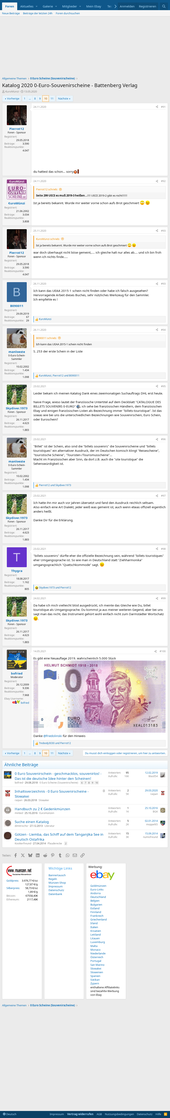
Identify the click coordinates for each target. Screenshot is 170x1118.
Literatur (50, 826)
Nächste (63, 98)
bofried (25, 703)
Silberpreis (12, 888)
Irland (94, 923)
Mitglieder (69, 6)
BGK (155, 811)
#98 (163, 549)
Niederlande (98, 953)
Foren (9, 6)
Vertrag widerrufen (80, 1114)
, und (59, 375)
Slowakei (44, 800)
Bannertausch (57, 875)
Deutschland (98, 897)
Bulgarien (96, 904)
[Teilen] (157, 107)
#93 (163, 230)
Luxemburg (97, 942)
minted (19, 813)
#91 (163, 107)
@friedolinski (52, 736)
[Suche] (164, 6)
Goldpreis (12, 880)
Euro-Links (96, 889)
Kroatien (95, 931)
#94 (163, 330)
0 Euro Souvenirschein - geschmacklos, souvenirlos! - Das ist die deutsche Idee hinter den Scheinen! (58, 776)
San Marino (97, 965)
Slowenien (96, 972)
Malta (93, 946)
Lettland (95, 934)
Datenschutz (56, 890)
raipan (18, 800)
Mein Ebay (93, 6)
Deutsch (11, 1114)
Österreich (96, 957)
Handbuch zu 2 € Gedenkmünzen (42, 808)
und (55, 485)
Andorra (95, 893)
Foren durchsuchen (68, 13)
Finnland (95, 912)
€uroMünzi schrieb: (48, 239)
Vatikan (95, 979)
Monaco (95, 949)
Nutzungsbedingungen (119, 1114)
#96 (163, 439)
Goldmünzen (98, 886)
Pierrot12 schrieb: (47, 189)
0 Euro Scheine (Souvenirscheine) (59, 782)
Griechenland (98, 919)
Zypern (94, 983)
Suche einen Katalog (32, 821)
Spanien (95, 976)
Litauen (95, 938)
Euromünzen (46, 813)
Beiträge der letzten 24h (37, 13)
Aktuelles (26, 6)
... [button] (30, 98)
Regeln (53, 879)
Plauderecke (55, 843)
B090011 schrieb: (46, 338)
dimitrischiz (21, 826)
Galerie (48, 6)
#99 (163, 598)
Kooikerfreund (23, 843)
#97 (163, 495)
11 (52, 98)
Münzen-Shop (57, 882)
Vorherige (13, 98)
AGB (99, 1114)
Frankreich (96, 916)
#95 (163, 386)
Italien (94, 927)
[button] (37, 6)
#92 (163, 181)
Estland (95, 908)
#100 (163, 651)
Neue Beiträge (11, 13)
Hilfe (158, 1114)
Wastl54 (153, 776)
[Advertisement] (85, 48)
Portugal (95, 961)
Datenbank (55, 894)
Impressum (56, 886)
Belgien (95, 900)
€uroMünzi (12, 91)
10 (45, 98)
